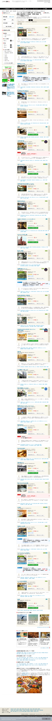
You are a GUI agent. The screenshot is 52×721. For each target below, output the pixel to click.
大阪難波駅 (26, 578)
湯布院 (38, 710)
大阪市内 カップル (27, 291)
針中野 (30, 652)
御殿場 (25, 711)
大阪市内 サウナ (44, 59)
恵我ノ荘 (46, 652)
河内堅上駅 (38, 610)
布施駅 (43, 384)
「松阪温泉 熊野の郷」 (24, 674)
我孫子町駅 (25, 60)
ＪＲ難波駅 (29, 578)
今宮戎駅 (32, 348)
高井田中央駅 (22, 596)
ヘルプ (44, 714)
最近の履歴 (47, 1)
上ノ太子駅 (45, 522)
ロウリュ (18, 666)
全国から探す (11, 16)
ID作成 (49, 2)
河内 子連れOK (22, 197)
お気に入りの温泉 (40, 1)
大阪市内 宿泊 (30, 347)
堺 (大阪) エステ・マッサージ (30, 444)
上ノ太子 (33, 653)
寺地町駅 (24, 231)
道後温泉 (31, 710)
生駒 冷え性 (30, 366)
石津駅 (21, 311)
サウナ (18, 657)
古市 (28, 653)
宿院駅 (46, 230)
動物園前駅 (21, 348)
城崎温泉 (20, 710)
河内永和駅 (40, 384)
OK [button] (46, 718)
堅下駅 (46, 160)
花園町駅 (41, 326)
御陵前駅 (32, 265)
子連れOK (18, 658)
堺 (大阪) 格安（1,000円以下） (24, 265)
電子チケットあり (21, 21)
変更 (12, 19)
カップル (36, 658)
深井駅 (41, 445)
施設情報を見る (32, 72)
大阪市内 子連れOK (23, 59)
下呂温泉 (24, 710)
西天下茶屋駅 (31, 326)
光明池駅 (38, 445)
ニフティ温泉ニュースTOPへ (44, 647)
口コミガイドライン (39, 714)
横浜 (11, 711)
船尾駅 (24, 311)
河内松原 (43, 652)
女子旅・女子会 (43, 658)
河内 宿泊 (28, 522)
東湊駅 (35, 265)
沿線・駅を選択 (8, 26)
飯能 (23, 711)
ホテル (21, 658)
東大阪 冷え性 (27, 160)
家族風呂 (6, 59)
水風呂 (41, 657)
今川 (27, 652)
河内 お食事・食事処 (42, 197)
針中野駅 (28, 42)
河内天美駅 (25, 42)
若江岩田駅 (21, 504)
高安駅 (45, 215)
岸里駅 (35, 326)
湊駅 (30, 265)
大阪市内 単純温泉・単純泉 (24, 347)
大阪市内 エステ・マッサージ (42, 347)
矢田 (32, 652)
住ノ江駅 (28, 292)
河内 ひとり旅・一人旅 (28, 197)
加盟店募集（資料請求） (25, 714)
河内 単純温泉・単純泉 (23, 522)
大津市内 (35, 711)
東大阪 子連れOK (37, 160)
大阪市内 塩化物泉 (22, 41)
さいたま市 (20, 711)
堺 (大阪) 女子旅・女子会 (33, 230)
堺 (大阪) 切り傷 (22, 310)
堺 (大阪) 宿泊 (22, 230)
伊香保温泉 (28, 710)
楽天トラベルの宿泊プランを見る (33, 134)
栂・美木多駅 (31, 445)
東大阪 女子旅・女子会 (38, 215)
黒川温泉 (34, 710)
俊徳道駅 (46, 384)
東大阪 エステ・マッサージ (41, 595)
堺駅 (48, 230)
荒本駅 (29, 504)
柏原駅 (21, 161)
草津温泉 (12, 710)
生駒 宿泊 (28, 479)
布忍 (37, 652)
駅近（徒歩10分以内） (22, 657)
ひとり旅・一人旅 (37, 657)
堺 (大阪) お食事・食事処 (41, 230)
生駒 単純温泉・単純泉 (23, 479)
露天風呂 (44, 657)
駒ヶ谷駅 (47, 197)
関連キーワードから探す (6, 712)
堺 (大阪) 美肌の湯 (22, 444)
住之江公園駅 (47, 291)
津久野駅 (47, 310)
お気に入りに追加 (40, 72)
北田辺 (25, 652)
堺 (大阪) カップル (27, 230)
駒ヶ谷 (30, 653)
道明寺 (26, 653)
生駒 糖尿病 (26, 366)
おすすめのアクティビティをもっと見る (43, 627)
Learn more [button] (14, 719)
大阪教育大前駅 (22, 523)
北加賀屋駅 (24, 292)
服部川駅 (45, 366)
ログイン (45, 2)
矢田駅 (45, 41)
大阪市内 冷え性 (33, 41)
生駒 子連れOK (37, 479)
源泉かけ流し (7, 60)
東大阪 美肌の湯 (22, 160)
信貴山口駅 (41, 366)
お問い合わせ (48, 714)
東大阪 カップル (32, 160)
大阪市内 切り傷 (28, 41)
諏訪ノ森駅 (26, 311)
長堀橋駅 (33, 578)
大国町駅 (24, 459)
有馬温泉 (17, 710)
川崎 (13, 711)
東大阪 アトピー (26, 384)
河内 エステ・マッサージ (35, 197)
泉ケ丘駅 (35, 445)
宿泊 (47, 657)
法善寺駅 (44, 160)
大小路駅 (21, 231)
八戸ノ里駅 (25, 504)
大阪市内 (28, 711)
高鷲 (17, 653)
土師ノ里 (22, 653)
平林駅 (21, 292)
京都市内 (31, 711)
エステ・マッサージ (31, 658)
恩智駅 (43, 215)
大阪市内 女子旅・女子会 (37, 458)
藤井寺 (20, 653)
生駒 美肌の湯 (22, 366)
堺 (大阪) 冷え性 (27, 310)
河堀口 (22, 652)
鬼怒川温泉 (41, 710)
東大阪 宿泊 (22, 384)
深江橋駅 (26, 596)
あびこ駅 (21, 42)
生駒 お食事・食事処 (26, 610)
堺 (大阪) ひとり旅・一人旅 (29, 264)
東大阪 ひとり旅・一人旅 (29, 503)
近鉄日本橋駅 (32, 459)
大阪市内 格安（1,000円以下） (40, 325)
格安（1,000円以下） (30, 657)
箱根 (14, 710)
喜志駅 (29, 523)
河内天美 (34, 652)
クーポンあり (28, 21)
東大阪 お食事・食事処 (36, 503)
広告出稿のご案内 (32, 714)
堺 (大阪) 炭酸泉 (22, 264)
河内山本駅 (21, 216)
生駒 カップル (34, 366)
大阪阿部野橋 (19, 652)
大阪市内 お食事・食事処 (37, 59)
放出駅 (29, 596)
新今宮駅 (25, 348)
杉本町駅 (31, 60)
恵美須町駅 (28, 348)
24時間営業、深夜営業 (9, 52)
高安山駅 (38, 366)
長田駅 (31, 504)
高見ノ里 (39, 652)
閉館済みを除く (34, 21)
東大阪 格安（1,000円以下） (44, 503)
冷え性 (40, 658)
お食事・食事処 (25, 658)
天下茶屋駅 (38, 326)
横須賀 (16, 711)
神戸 (37, 711)
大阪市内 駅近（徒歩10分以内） (24, 326)
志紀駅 (41, 160)
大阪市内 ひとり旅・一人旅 (40, 41)
